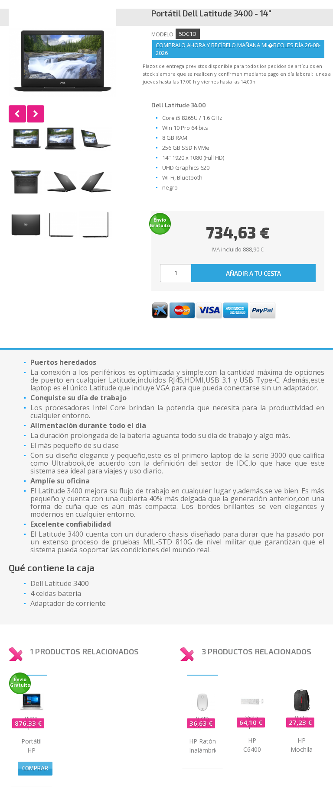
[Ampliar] (62, 62)
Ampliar (62, 62)
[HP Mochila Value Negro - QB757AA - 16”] (301, 701)
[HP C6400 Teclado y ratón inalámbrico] (252, 701)
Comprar (35, 768)
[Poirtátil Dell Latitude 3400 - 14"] (26, 138)
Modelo (162, 34)
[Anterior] (17, 113)
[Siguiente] (35, 113)
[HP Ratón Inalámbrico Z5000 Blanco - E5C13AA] (203, 702)
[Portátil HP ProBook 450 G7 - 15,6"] (31, 702)
